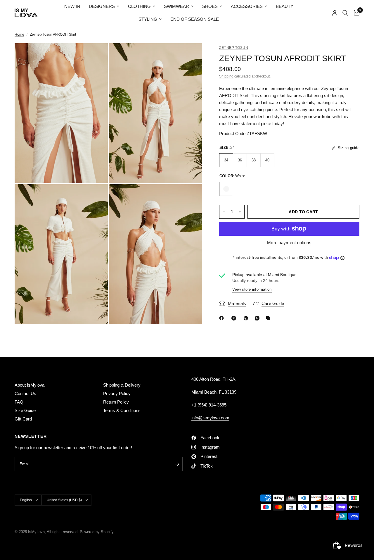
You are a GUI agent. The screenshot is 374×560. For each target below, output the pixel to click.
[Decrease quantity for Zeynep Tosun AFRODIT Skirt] (223, 211)
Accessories (247, 6)
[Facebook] (222, 318)
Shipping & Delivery (122, 384)
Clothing (139, 6)
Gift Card (23, 418)
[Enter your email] (177, 464)
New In (72, 6)
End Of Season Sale (194, 19)
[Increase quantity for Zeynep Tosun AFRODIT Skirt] (240, 211)
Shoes (210, 6)
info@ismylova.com (210, 417)
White (226, 189)
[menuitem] (72, 6)
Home (19, 34)
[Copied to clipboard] (269, 318)
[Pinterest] (247, 318)
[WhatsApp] (258, 318)
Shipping (226, 76)
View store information (252, 289)
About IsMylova (29, 384)
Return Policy (116, 401)
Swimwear (176, 6)
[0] (355, 13)
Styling (147, 19)
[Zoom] (95, 55)
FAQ (19, 401)
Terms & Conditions (122, 410)
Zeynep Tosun (233, 48)
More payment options (289, 242)
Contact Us (25, 393)
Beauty (284, 6)
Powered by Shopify (97, 532)
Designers (102, 6)
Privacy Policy (117, 393)
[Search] (345, 13)
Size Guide (25, 410)
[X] (234, 318)
